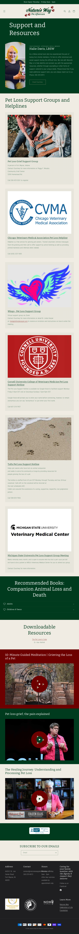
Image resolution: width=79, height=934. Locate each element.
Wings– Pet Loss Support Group (24, 311)
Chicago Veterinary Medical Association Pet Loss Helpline (38, 238)
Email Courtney (38, 82)
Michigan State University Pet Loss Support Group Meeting (38, 555)
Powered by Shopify (48, 928)
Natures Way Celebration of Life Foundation (66, 907)
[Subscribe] (55, 852)
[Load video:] (39, 684)
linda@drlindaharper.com (19, 321)
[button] (4, 11)
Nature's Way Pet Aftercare (36, 928)
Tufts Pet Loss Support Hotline (23, 464)
